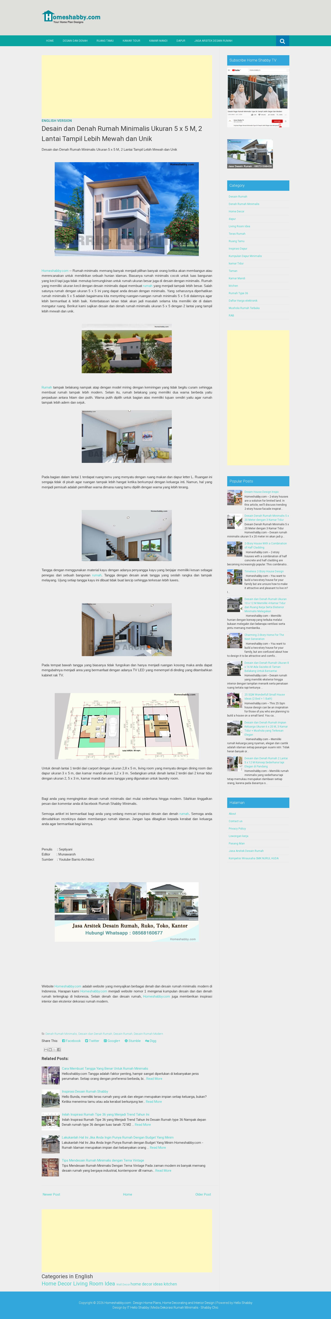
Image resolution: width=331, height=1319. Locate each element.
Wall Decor (123, 1284)
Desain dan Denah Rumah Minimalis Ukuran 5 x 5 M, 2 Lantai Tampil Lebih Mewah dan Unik (122, 134)
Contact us (236, 821)
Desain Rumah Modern (148, 1033)
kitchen (170, 1284)
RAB (231, 315)
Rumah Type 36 (238, 293)
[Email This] (46, 1049)
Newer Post (51, 1194)
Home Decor (57, 1283)
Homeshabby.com (55, 271)
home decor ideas (147, 1284)
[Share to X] (54, 1049)
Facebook (73, 1041)
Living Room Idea (94, 1283)
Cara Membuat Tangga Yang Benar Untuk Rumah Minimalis (105, 1069)
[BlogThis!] (50, 1049)
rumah (147, 286)
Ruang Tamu (105, 40)
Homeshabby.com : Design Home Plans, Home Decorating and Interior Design (159, 1303)
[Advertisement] (127, 86)
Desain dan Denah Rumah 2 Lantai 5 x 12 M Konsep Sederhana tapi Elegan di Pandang (266, 762)
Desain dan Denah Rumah (95, 1033)
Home (50, 40)
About (232, 813)
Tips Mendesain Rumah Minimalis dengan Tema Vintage (103, 1160)
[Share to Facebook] (59, 1049)
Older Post (203, 1194)
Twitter (93, 1041)
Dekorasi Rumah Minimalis (179, 1307)
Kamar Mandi (158, 40)
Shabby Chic (209, 1307)
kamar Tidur (236, 263)
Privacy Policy (237, 828)
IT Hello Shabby (138, 1307)
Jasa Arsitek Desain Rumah (213, 40)
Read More (154, 1079)
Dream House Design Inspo (262, 491)
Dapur (181, 40)
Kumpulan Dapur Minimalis (245, 256)
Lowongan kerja (238, 836)
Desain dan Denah (75, 40)
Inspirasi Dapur (238, 248)
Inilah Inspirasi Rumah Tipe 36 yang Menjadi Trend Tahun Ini (105, 1114)
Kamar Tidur (131, 40)
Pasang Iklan (237, 843)
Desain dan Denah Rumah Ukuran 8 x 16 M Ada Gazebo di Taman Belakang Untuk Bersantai (267, 667)
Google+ (113, 1041)
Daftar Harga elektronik (243, 300)
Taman (233, 271)
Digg (152, 1041)
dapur (232, 219)
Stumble (134, 1041)
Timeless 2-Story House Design (264, 571)
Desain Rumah (122, 1033)
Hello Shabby (243, 1303)
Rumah (47, 387)
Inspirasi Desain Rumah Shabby (85, 1091)
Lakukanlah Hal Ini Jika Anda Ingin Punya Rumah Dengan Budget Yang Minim (118, 1137)
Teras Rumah (237, 233)
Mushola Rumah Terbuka (244, 308)
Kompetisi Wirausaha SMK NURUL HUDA (254, 858)
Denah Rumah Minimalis (61, 1033)
